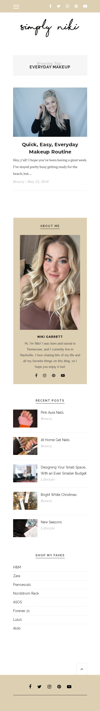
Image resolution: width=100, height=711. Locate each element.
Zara (16, 576)
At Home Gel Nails (55, 440)
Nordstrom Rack (26, 593)
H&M (17, 567)
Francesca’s (22, 585)
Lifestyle (48, 479)
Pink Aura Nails (52, 412)
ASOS (17, 602)
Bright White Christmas (59, 495)
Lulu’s (17, 620)
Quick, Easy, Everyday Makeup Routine (50, 148)
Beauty (18, 181)
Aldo (17, 628)
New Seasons (51, 522)
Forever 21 (21, 611)
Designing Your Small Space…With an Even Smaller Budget (64, 470)
